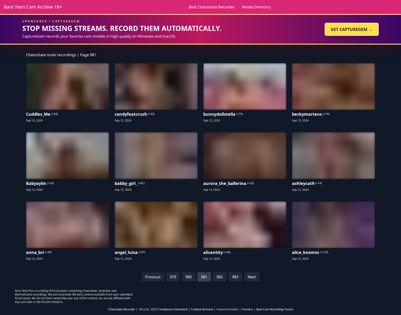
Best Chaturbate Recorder (212, 7)
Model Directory (256, 7)
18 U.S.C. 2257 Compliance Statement (163, 309)
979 (173, 276)
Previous (153, 276)
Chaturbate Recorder (121, 309)
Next (252, 276)
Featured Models (227, 309)
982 (220, 276)
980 (188, 276)
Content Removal (202, 309)
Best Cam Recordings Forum (274, 309)
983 (235, 276)
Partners (247, 309)
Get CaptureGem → (352, 29)
